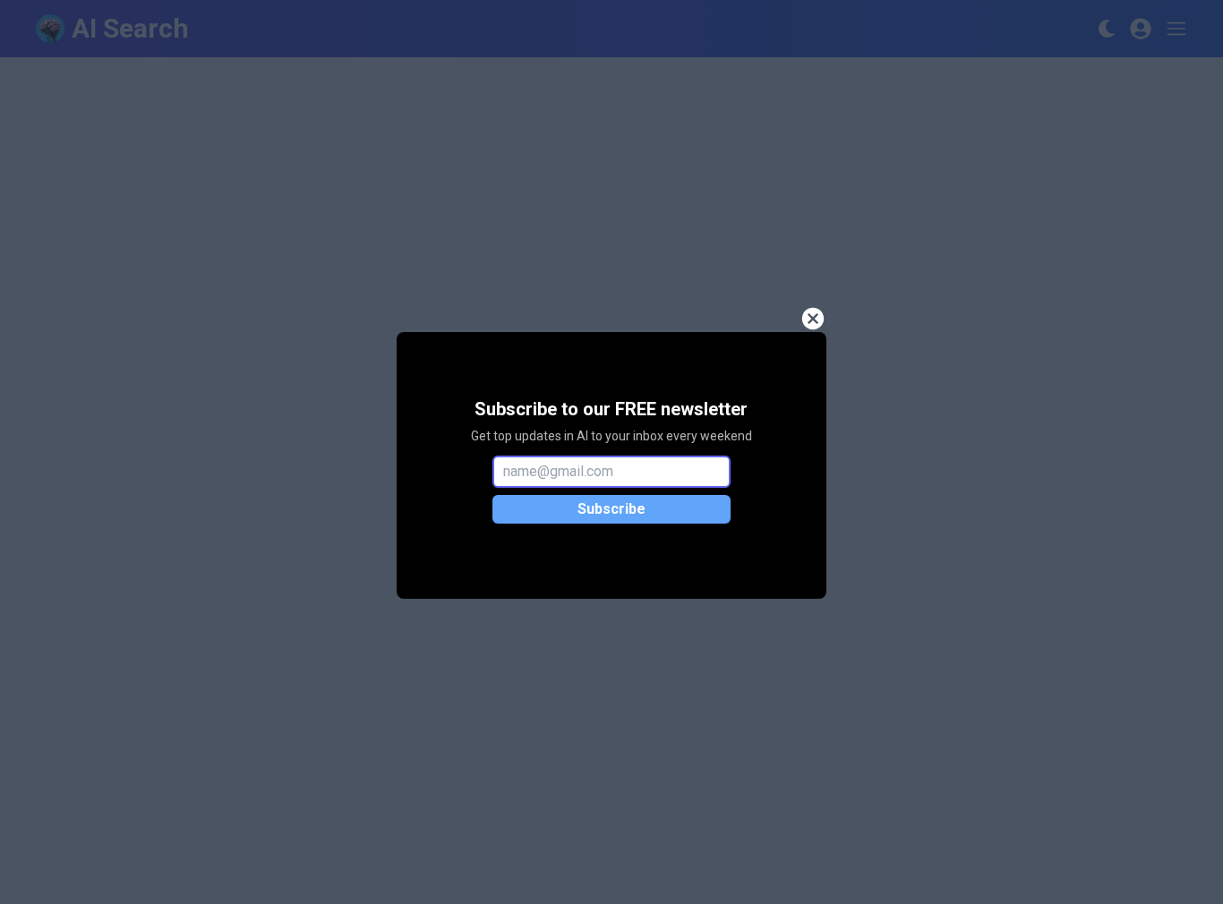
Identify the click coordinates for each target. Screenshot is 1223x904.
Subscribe (611, 508)
